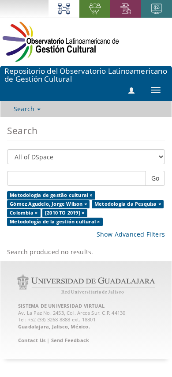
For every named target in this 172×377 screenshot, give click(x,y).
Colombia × (23, 213)
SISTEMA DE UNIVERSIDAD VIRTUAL (61, 305)
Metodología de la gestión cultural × (55, 222)
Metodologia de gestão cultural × (51, 195)
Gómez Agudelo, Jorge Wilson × (48, 204)
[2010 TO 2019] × (64, 213)
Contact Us (31, 340)
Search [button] (25, 109)
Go (155, 178)
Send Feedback (70, 340)
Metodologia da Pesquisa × (127, 204)
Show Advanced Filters (131, 234)
